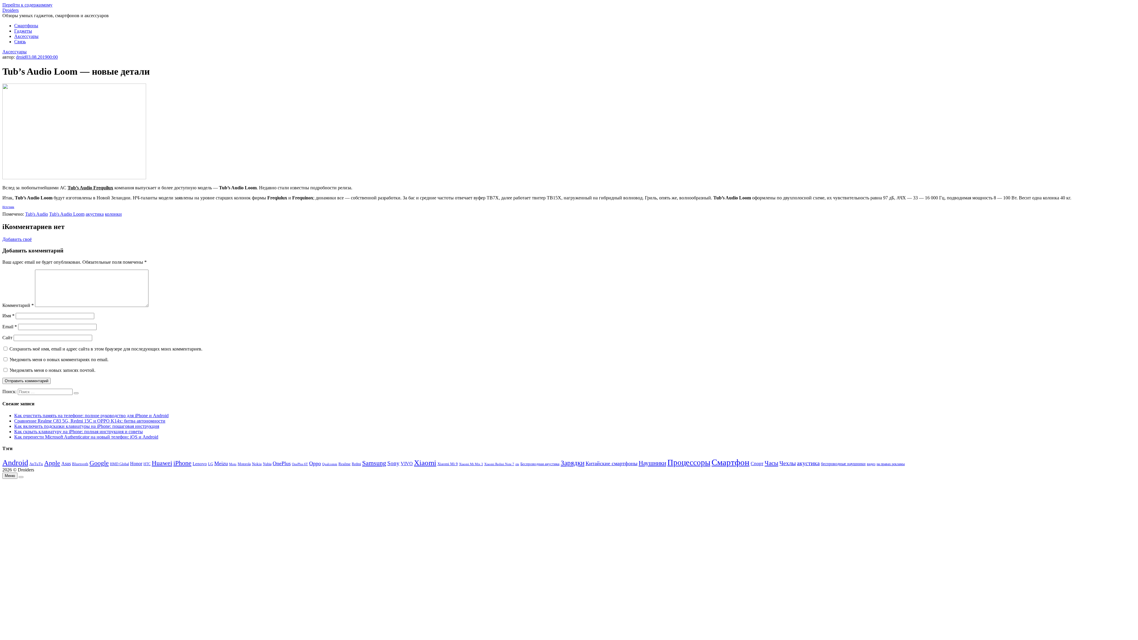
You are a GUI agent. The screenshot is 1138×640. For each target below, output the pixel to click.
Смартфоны (26, 25)
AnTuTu (36, 464)
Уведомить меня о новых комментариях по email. (58, 359)
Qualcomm (329, 464)
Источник (8, 207)
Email (9, 326)
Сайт (7, 337)
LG (210, 464)
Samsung (374, 463)
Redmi (356, 464)
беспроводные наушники (843, 464)
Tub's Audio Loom (66, 214)
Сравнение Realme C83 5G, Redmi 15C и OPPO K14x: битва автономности (89, 420)
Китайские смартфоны (611, 463)
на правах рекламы (891, 464)
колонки (113, 214)
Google (99, 463)
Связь (20, 41)
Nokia (257, 464)
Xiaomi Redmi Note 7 (499, 464)
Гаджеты (23, 30)
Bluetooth (80, 464)
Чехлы (787, 463)
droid (21, 57)
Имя (8, 315)
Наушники (652, 463)
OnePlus (282, 463)
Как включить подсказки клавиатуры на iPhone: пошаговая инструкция (86, 426)
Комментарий (18, 305)
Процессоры (688, 462)
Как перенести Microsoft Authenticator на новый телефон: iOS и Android (86, 436)
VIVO (407, 463)
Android (15, 462)
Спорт (757, 463)
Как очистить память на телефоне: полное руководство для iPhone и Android (91, 415)
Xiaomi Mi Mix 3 (471, 464)
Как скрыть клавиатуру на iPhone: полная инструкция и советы (78, 431)
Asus (66, 463)
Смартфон (730, 462)
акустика (95, 214)
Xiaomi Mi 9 (447, 464)
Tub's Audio (36, 214)
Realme (344, 464)
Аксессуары (26, 36)
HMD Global (119, 464)
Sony (393, 463)
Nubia (267, 464)
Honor (136, 463)
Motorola (244, 464)
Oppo (315, 463)
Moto (232, 464)
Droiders (10, 10)
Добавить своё (17, 239)
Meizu (221, 463)
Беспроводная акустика (540, 464)
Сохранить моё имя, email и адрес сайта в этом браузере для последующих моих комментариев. (105, 348)
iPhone (182, 463)
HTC (147, 464)
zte (517, 464)
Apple (52, 463)
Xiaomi (425, 462)
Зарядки (572, 463)
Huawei (162, 463)
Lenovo (200, 463)
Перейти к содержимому (27, 4)
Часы (771, 463)
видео (871, 464)
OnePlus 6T (300, 464)
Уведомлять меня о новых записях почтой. (52, 370)
